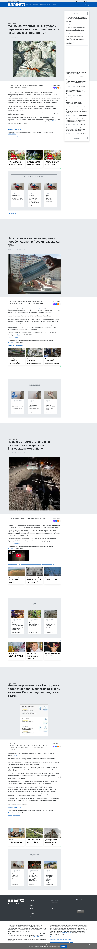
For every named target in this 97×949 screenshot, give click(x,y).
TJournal (15, 755)
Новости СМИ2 (12, 213)
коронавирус (19, 345)
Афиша (54, 4)
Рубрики (35, 4)
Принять (63, 946)
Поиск (31, 916)
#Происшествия (16, 632)
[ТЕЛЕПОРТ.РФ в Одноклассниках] (83, 1)
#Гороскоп (82, 24)
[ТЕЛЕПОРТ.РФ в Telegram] (79, 1)
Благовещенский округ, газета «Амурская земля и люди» (38, 564)
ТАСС (18, 335)
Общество (11, 345)
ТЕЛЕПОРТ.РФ (12, 134)
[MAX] (54, 88)
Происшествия (12, 136)
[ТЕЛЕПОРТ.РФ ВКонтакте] (81, 1)
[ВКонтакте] (56, 88)
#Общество (15, 205)
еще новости (77, 138)
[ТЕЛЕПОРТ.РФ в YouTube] (89, 1)
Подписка (32, 913)
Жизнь (10, 815)
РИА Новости (56, 121)
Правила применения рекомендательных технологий (63, 936)
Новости (28, 4)
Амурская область (45, 4)
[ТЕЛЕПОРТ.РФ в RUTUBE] (87, 1)
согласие (26, 944)
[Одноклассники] (58, 88)
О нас (31, 910)
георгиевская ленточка (24, 136)
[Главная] (16, 4)
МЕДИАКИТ (54, 908)
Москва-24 (42, 308)
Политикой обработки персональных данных (49, 946)
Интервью (32, 903)
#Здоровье (15, 412)
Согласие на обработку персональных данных (61, 942)
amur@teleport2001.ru (35, 936)
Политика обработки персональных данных (61, 939)
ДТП (19, 564)
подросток (16, 815)
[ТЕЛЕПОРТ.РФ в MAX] (77, 1)
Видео (31, 905)
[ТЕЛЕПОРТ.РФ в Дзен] (85, 1)
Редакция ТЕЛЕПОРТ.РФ (14, 129)
